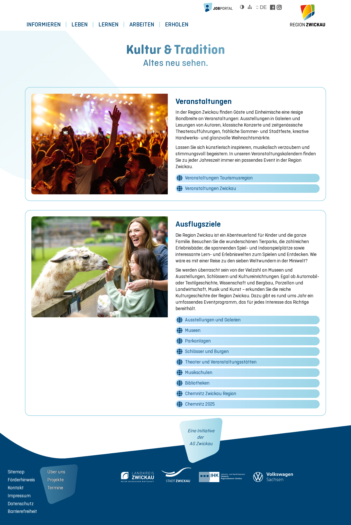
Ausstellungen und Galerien (213, 319)
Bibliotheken (197, 383)
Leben (79, 24)
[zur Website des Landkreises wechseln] (137, 478)
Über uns (56, 471)
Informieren (43, 24)
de (263, 7)
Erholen (176, 24)
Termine (55, 487)
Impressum (19, 495)
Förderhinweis (21, 479)
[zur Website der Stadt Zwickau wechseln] (176, 475)
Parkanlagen (198, 340)
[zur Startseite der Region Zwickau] (307, 15)
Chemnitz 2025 (200, 404)
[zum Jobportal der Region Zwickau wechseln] (219, 7)
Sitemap (16, 471)
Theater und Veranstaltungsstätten (220, 362)
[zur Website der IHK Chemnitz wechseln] (222, 478)
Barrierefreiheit (22, 511)
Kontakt (16, 487)
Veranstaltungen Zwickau (210, 188)
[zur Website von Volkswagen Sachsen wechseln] (273, 478)
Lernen (108, 24)
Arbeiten (141, 24)
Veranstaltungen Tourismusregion (219, 177)
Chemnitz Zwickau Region (210, 393)
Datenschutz (21, 503)
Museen (192, 330)
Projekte (55, 479)
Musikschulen (198, 372)
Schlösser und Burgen (207, 351)
